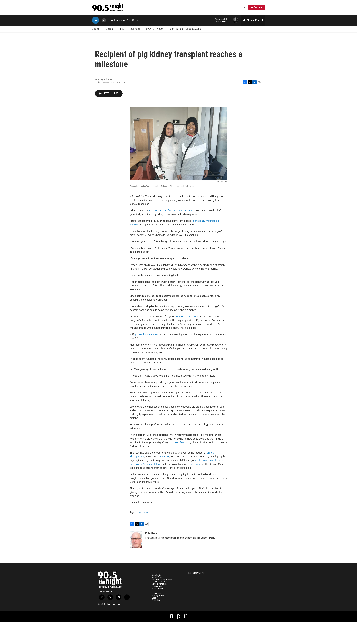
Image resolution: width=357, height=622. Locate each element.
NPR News (143, 512)
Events (150, 29)
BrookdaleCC (193, 29)
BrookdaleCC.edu (196, 573)
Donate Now (157, 575)
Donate (258, 7)
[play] (95, 20)
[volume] (104, 20)
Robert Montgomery (187, 316)
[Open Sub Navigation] (102, 29)
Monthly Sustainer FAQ (162, 579)
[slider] (108, 20)
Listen (109, 29)
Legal (154, 598)
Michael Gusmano (180, 442)
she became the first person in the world (171, 210)
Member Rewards (159, 582)
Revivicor (164, 456)
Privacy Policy (158, 596)
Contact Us (176, 29)
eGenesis (195, 464)
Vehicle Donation (159, 584)
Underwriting (157, 586)
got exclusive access (147, 334)
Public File (156, 600)
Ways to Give (157, 588)
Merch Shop (157, 577)
